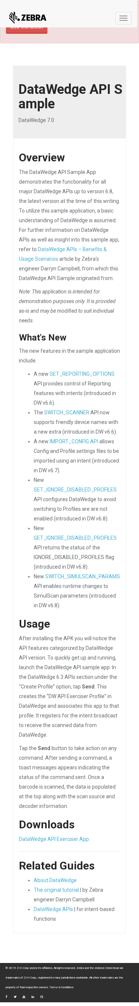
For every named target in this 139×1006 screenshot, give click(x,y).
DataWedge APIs (53, 909)
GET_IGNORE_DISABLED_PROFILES (75, 538)
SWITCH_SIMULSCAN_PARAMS (82, 576)
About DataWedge (55, 880)
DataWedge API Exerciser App (54, 839)
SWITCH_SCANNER (66, 412)
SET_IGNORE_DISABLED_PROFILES (75, 490)
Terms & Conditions (61, 987)
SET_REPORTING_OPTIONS (82, 374)
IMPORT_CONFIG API (74, 441)
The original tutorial (56, 890)
